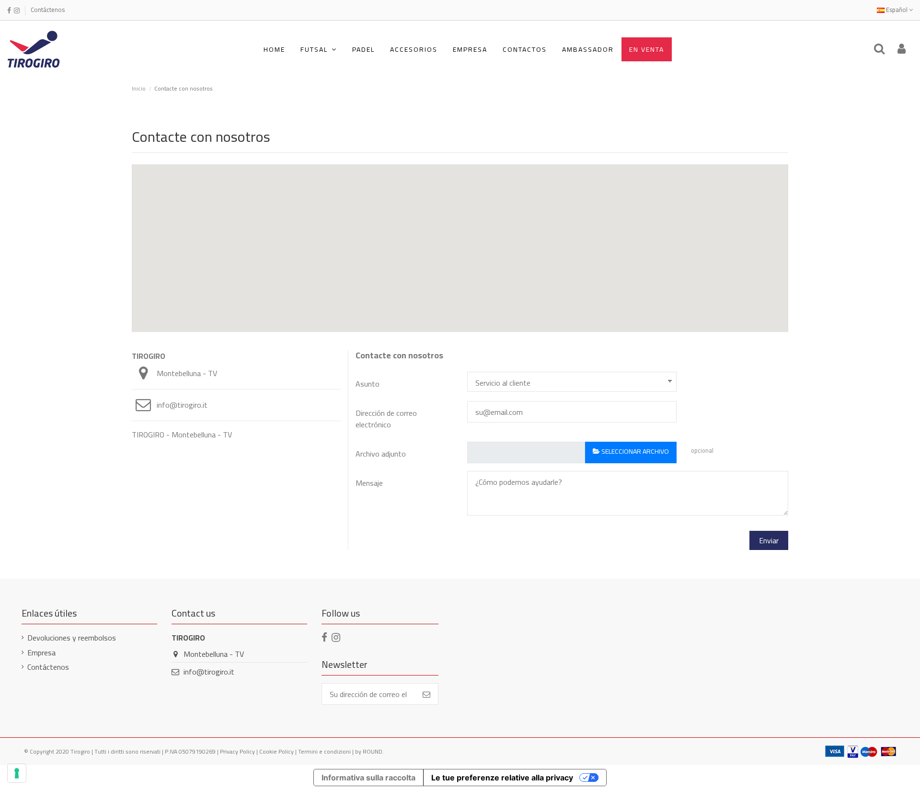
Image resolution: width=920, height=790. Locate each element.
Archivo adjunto (381, 453)
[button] (319, 49)
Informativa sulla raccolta (368, 777)
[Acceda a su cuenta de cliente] (901, 49)
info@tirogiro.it (182, 405)
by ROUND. (369, 751)
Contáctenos (48, 9)
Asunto (368, 383)
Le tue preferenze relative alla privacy (502, 777)
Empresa (41, 652)
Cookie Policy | (278, 751)
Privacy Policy (237, 751)
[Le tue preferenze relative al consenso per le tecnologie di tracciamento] (17, 773)
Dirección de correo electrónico (386, 418)
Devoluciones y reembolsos (71, 637)
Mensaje (369, 483)
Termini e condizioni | (326, 751)
